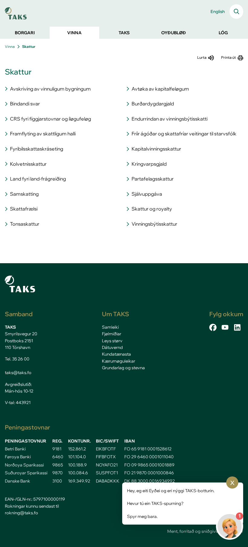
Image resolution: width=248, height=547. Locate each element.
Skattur (28, 46)
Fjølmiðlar (111, 333)
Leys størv (112, 340)
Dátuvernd (112, 347)
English (217, 11)
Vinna (10, 46)
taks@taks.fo (18, 372)
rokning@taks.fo (21, 513)
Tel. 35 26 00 (17, 359)
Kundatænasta (116, 354)
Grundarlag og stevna (123, 367)
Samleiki (110, 327)
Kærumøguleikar (118, 361)
